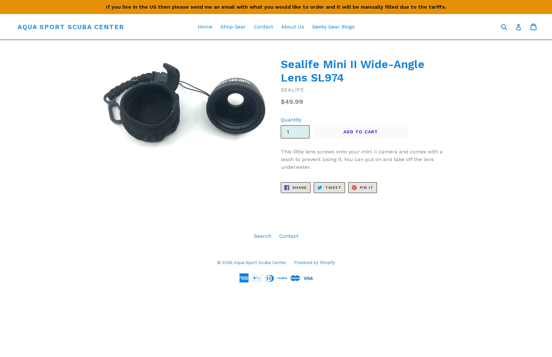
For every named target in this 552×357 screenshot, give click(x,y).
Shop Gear (233, 27)
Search (262, 236)
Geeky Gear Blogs (333, 27)
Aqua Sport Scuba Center (71, 27)
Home (205, 27)
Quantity (291, 120)
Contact (263, 27)
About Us (292, 27)
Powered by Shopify (314, 262)
